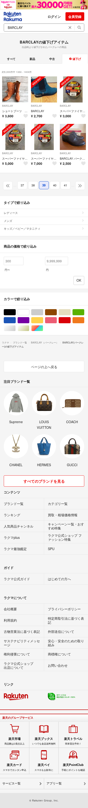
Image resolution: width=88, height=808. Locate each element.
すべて (11, 59)
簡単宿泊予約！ (73, 741)
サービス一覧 (11, 783)
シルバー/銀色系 (15, 328)
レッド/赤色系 (70, 320)
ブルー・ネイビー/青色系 (15, 320)
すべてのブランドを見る (44, 481)
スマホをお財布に (43, 767)
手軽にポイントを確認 (73, 767)
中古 (52, 59)
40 (54, 185)
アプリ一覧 (54, 783)
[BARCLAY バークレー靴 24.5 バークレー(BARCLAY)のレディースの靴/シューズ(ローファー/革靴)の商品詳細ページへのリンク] (73, 137)
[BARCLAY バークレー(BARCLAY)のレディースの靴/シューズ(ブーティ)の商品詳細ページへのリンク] (44, 89)
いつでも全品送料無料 (44, 741)
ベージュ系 (70, 312)
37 (22, 185)
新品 (32, 59)
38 (33, 185)
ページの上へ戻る (44, 366)
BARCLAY (7, 105)
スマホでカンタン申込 (14, 767)
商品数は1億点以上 (14, 741)
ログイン (54, 16)
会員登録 (74, 16)
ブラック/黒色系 (15, 312)
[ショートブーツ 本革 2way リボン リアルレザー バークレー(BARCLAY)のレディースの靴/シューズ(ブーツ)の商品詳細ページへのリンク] (15, 89)
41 (65, 185)
